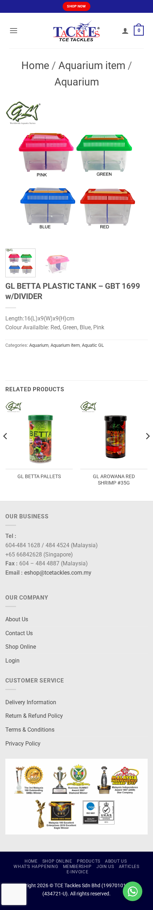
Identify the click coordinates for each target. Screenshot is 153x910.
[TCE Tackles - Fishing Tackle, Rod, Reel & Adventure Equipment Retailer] (76, 30)
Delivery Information (30, 702)
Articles (129, 866)
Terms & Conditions (29, 729)
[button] (13, 30)
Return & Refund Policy (34, 715)
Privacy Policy (23, 743)
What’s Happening (36, 866)
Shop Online (20, 646)
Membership (77, 866)
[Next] (136, 172)
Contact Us (19, 633)
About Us (16, 619)
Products (88, 861)
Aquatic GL (93, 345)
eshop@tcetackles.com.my (57, 572)
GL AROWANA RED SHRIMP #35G (114, 480)
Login (12, 660)
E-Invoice (78, 871)
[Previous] (17, 172)
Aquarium (76, 82)
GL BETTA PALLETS (39, 476)
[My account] (125, 30)
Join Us (105, 866)
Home (35, 65)
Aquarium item (91, 65)
